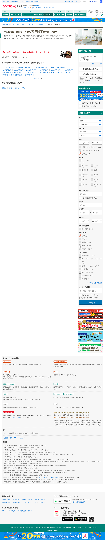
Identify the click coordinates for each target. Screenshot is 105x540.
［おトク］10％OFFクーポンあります (42, 8)
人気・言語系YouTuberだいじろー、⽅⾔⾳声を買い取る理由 (21, 2)
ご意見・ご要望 (76, 527)
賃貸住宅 (6, 15)
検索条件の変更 (84, 113)
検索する (92, 302)
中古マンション (27, 15)
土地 (62, 15)
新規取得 (36, 6)
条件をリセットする (97, 64)
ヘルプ (77, 1)
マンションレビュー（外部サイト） (48, 477)
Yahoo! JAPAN (68, 1)
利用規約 (43, 527)
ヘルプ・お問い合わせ (90, 527)
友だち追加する (64, 501)
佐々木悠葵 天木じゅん (94, 1)
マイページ (92, 80)
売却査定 (69, 15)
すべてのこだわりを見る (94, 283)
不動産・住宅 (6, 499)
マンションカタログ (8, 511)
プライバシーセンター (31, 527)
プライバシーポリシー (15, 527)
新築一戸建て (38, 15)
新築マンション (16, 15)
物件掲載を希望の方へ (55, 527)
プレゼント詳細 (15, 417)
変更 (100, 121)
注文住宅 (57, 15)
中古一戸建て (47, 15)
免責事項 (67, 527)
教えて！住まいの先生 (25, 511)
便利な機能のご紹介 (78, 502)
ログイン (26, 8)
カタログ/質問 (79, 15)
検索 (101, 1)
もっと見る (37, 78)
